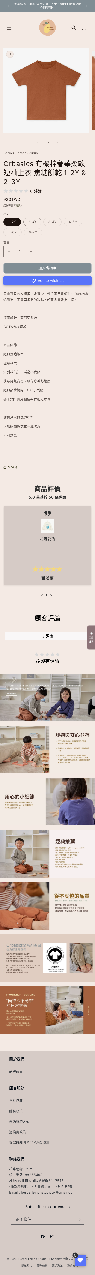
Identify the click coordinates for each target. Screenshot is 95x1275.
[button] (9, 28)
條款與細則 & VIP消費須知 (29, 1142)
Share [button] (13, 467)
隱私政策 (16, 1111)
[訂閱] (79, 1219)
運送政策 (57, 1265)
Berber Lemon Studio (32, 1258)
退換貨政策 (17, 1132)
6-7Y (34, 233)
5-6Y (14, 233)
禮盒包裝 (16, 1100)
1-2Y (12, 222)
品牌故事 (16, 1071)
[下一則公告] (86, 6)
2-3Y (32, 222)
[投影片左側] (37, 142)
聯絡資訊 (72, 1265)
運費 (18, 205)
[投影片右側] (58, 142)
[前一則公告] (8, 6)
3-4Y (54, 223)
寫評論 (47, 636)
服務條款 (42, 1265)
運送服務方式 (19, 1121)
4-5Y (74, 223)
